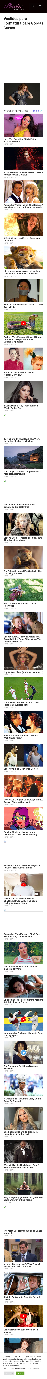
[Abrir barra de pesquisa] (32, 6)
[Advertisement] (23, 58)
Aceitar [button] (20, 1373)
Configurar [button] (9, 1373)
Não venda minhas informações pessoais (22, 1368)
